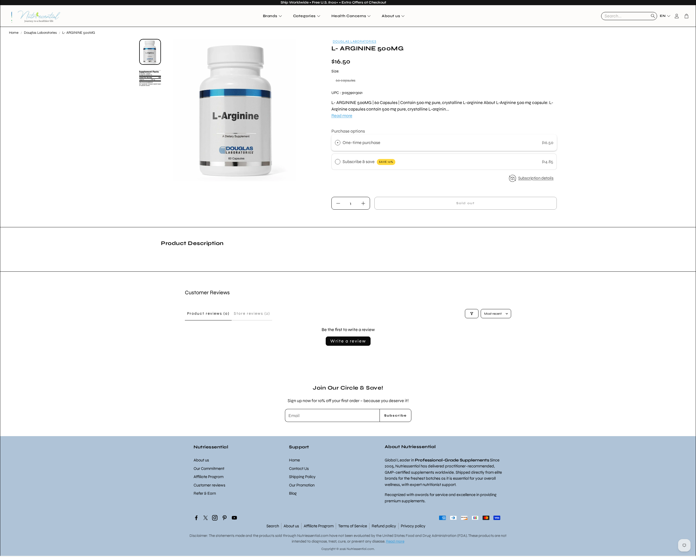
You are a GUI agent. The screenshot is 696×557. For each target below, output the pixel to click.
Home (13, 32)
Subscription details (536, 178)
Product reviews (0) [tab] (208, 313)
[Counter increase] (363, 203)
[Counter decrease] (338, 203)
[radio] (337, 142)
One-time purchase (361, 142)
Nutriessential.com (312, 535)
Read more (341, 115)
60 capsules (345, 80)
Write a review (348, 341)
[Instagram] (214, 518)
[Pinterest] (224, 518)
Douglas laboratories (354, 41)
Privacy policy (413, 526)
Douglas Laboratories (40, 32)
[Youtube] (234, 518)
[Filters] (471, 313)
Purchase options (348, 131)
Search (272, 526)
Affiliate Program (319, 526)
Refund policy (384, 526)
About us (291, 526)
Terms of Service (352, 526)
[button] (629, 16)
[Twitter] (205, 518)
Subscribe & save (368, 161)
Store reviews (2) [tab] (252, 313)
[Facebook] (196, 518)
